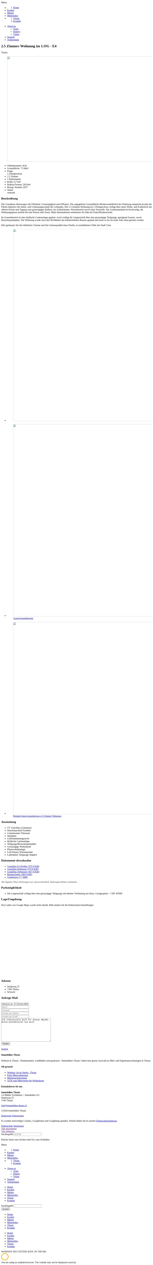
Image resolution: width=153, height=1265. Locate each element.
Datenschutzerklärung (106, 1121)
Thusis (10, 1198)
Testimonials (13, 39)
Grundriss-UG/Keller (23, 866)
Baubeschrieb (19, 874)
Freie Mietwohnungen (17, 1075)
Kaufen (10, 1189)
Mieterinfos (12, 1195)
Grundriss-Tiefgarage (23, 871)
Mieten (10, 1192)
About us (11, 26)
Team (15, 29)
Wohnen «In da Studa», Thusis (21, 1072)
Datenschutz (18, 1115)
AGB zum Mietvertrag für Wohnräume (25, 1080)
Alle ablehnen (7, 1131)
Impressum (6, 1115)
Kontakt (11, 1200)
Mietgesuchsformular (17, 1078)
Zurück (4, 1049)
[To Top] (5, 1259)
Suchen (5, 1209)
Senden (5, 1044)
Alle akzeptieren (9, 1128)
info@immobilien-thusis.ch (14, 1105)
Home (10, 1187)
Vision (16, 34)
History (16, 31)
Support (11, 37)
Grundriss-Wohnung (23, 869)
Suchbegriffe (7, 1134)
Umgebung (17, 877)
